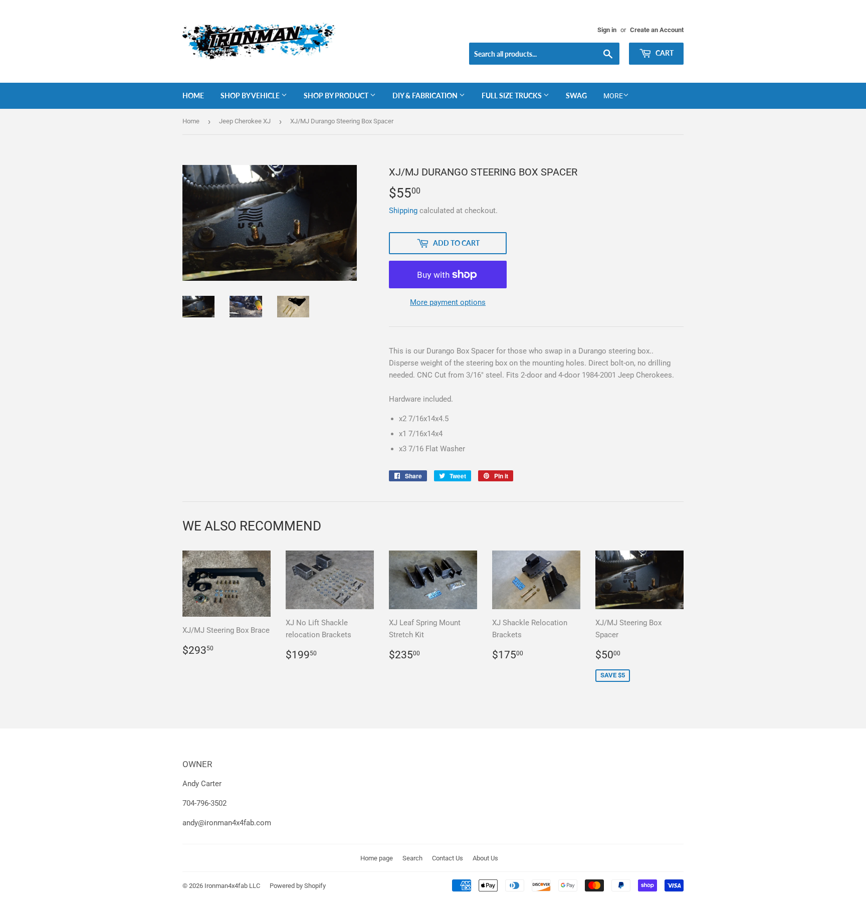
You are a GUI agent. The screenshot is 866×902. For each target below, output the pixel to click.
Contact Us (447, 858)
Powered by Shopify (298, 885)
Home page (376, 858)
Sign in (606, 30)
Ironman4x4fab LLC (232, 885)
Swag (576, 95)
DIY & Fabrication (425, 95)
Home (193, 95)
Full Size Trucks (512, 95)
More (613, 96)
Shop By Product (337, 95)
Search (412, 858)
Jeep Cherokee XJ (245, 121)
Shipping (403, 210)
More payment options (448, 302)
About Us (485, 858)
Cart (664, 53)
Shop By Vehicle (251, 95)
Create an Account (657, 30)
